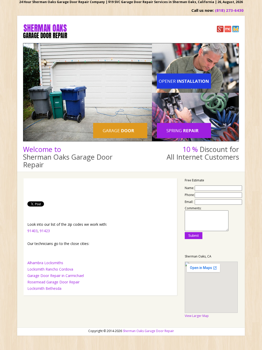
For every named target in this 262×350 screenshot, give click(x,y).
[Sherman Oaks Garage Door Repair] (45, 37)
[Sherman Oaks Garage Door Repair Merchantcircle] (227, 31)
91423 (45, 230)
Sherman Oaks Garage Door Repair (148, 331)
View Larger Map (197, 316)
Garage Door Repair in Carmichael (55, 275)
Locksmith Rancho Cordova (50, 269)
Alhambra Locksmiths (45, 262)
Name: (189, 188)
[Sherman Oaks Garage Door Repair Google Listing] (220, 31)
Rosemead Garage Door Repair (53, 282)
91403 (32, 230)
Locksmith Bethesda (44, 288)
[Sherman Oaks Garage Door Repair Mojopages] (235, 31)
